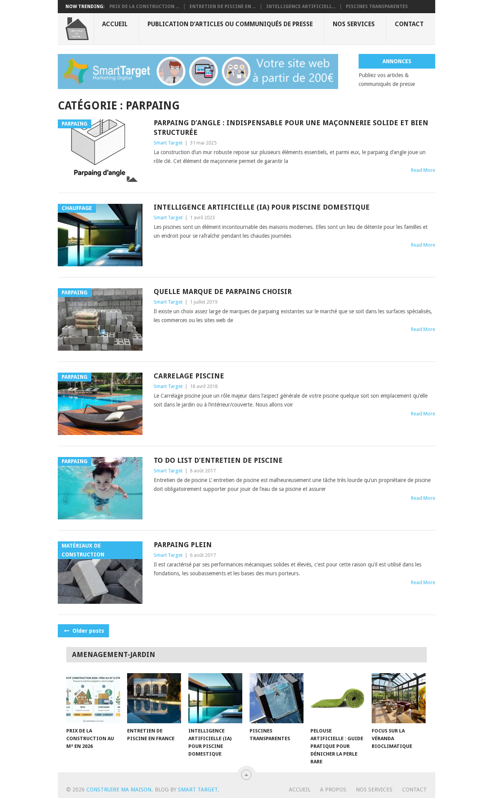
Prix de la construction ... (144, 6)
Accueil (114, 24)
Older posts (87, 631)
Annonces (396, 61)
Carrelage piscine (189, 376)
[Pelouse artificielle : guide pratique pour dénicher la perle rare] (337, 698)
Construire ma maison (118, 789)
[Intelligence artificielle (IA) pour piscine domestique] (215, 698)
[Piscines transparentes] (277, 698)
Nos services (354, 24)
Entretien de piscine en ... (222, 6)
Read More (423, 170)
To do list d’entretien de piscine (218, 460)
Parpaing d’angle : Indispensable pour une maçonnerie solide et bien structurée (291, 127)
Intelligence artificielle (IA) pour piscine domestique (262, 207)
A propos (333, 789)
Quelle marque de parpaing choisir (223, 291)
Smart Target (168, 143)
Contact (409, 24)
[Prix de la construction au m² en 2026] (93, 698)
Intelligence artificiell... (300, 6)
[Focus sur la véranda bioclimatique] (399, 698)
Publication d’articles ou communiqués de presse (230, 24)
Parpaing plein (183, 545)
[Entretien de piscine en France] (154, 698)
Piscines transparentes (377, 6)
